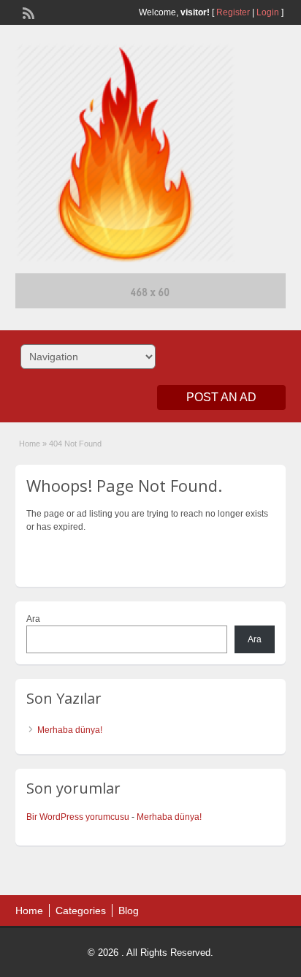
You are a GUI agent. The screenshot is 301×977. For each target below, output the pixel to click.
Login (267, 12)
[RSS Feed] (27, 12)
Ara (33, 619)
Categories (81, 910)
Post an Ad (221, 397)
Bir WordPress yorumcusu (77, 817)
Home (29, 443)
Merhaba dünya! (69, 730)
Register (233, 12)
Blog (128, 910)
